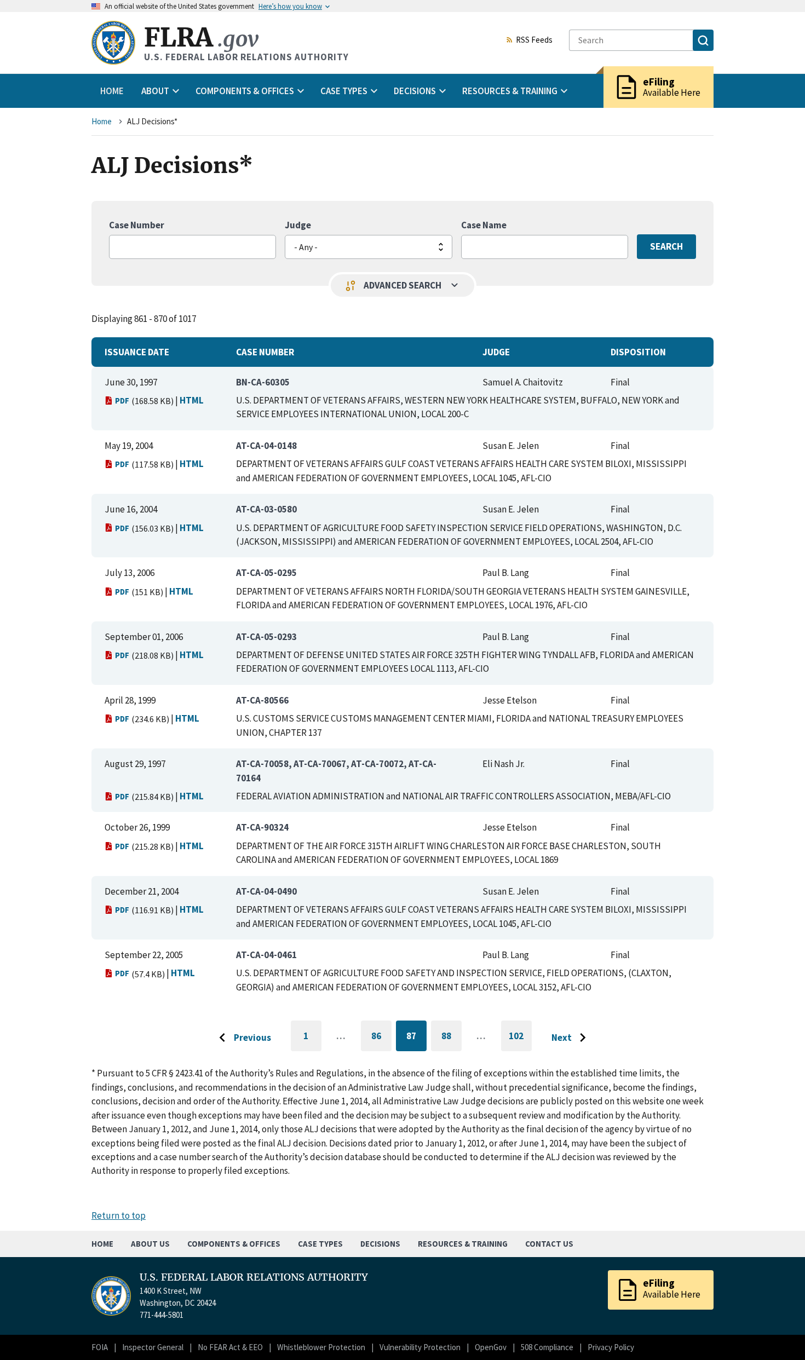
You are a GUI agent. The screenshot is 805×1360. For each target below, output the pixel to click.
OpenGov (491, 1347)
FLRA (201, 37)
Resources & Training (463, 1243)
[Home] (113, 43)
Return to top (118, 1215)
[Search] (703, 40)
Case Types (320, 1243)
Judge (298, 225)
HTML (192, 400)
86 (381, 1038)
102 (520, 1040)
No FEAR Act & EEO (230, 1347)
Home (112, 91)
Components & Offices (233, 1243)
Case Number (136, 225)
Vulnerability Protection (420, 1347)
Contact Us (549, 1243)
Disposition (638, 352)
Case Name (484, 225)
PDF (122, 400)
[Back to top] (777, 1332)
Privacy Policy (611, 1347)
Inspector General (152, 1347)
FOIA (99, 1347)
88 (451, 1038)
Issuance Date (137, 352)
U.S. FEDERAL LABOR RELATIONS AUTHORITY (254, 1277)
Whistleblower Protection (321, 1347)
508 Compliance (547, 1347)
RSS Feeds (534, 40)
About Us (150, 1243)
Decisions (380, 1243)
